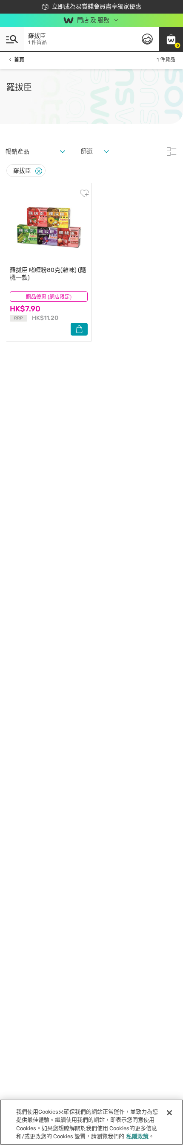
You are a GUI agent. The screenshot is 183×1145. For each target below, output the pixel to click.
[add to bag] (79, 329)
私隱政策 (137, 1136)
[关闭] (169, 1112)
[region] (91, 1122)
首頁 (19, 60)
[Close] (38, 171)
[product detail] (49, 226)
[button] (171, 39)
